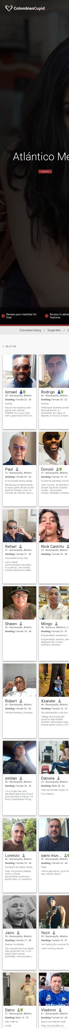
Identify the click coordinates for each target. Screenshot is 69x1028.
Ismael (11, 392)
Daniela (47, 778)
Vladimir (48, 1010)
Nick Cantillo (52, 546)
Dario (10, 1010)
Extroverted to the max (16, 558)
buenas (8, 403)
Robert (11, 701)
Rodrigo (48, 392)
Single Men (54, 330)
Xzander (48, 701)
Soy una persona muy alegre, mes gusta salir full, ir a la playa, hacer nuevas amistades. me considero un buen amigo (19, 952)
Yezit (45, 932)
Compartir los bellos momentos (19, 867)
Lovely (8, 1025)
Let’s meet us (11, 1021)
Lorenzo (12, 855)
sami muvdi (51, 855)
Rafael (10, 546)
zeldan (11, 778)
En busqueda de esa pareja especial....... (19, 481)
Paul (9, 469)
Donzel (47, 469)
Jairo (9, 932)
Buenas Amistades (14, 944)
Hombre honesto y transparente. (19, 712)
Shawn (11, 623)
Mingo (46, 623)
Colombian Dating (30, 330)
